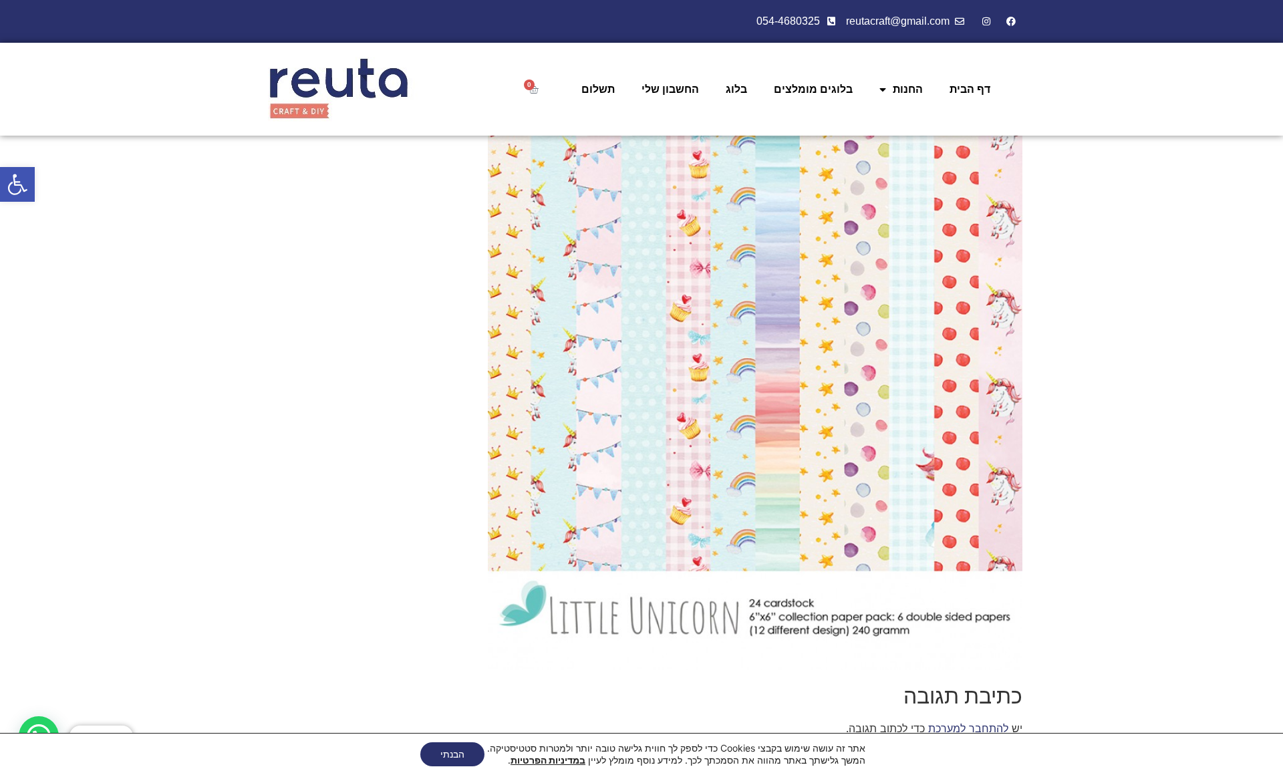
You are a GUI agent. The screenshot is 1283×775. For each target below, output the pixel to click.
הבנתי (452, 754)
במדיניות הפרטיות (548, 760)
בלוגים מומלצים (813, 89)
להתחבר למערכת (968, 728)
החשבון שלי (670, 89)
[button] (17, 184)
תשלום (598, 89)
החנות (908, 89)
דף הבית (970, 89)
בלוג (736, 89)
